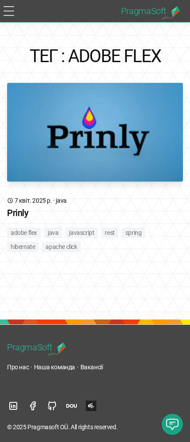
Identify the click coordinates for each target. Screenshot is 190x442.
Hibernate (23, 246)
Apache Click (61, 246)
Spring (133, 232)
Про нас (18, 367)
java (61, 200)
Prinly (17, 213)
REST (109, 232)
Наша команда (54, 367)
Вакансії (91, 367)
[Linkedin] (13, 406)
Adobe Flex (24, 232)
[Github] (52, 406)
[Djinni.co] (91, 406)
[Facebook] (32, 406)
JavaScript (81, 232)
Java (53, 232)
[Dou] (71, 406)
